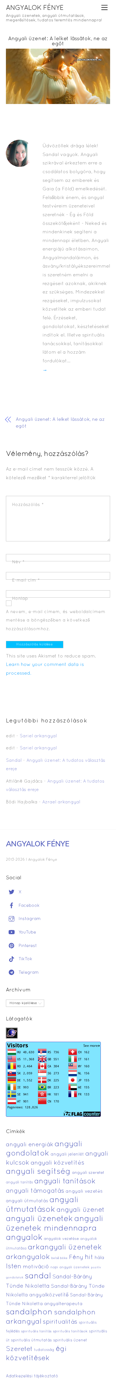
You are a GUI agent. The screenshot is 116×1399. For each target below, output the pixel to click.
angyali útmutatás (27, 1201)
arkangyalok (28, 1257)
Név (18, 562)
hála (99, 1258)
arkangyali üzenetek (65, 1247)
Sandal (14, 761)
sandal (38, 1276)
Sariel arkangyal (38, 736)
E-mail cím (26, 580)
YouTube (26, 932)
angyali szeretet (88, 1173)
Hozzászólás (28, 505)
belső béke (59, 1258)
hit (89, 1257)
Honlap (20, 599)
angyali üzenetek (39, 1219)
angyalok (24, 1238)
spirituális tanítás (36, 1331)
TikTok (24, 959)
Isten (13, 1267)
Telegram (28, 973)
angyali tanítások (65, 1181)
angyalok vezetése (61, 1239)
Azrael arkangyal (61, 802)
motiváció (36, 1267)
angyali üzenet (80, 1210)
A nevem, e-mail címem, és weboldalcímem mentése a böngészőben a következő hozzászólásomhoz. (56, 620)
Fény (76, 1257)
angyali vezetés (84, 1191)
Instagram (29, 919)
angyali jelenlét (67, 1154)
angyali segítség (38, 1172)
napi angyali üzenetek (70, 1267)
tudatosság (44, 1350)
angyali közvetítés (57, 1163)
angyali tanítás (19, 1182)
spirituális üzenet (70, 1340)
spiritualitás (60, 1322)
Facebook (28, 906)
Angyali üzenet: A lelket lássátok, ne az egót (58, 41)
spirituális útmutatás (31, 1340)
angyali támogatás (35, 1191)
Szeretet (19, 1349)
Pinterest (27, 946)
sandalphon (29, 1312)
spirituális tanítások (70, 1331)
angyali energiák (29, 1144)
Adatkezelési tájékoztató (32, 1376)
